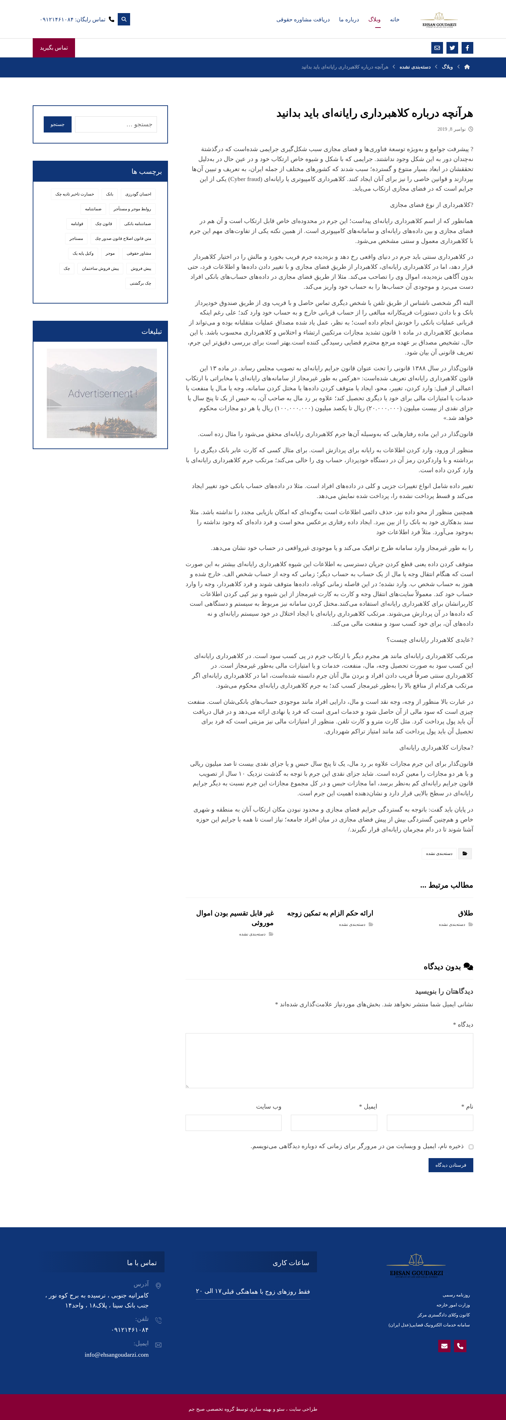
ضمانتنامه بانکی (137, 223)
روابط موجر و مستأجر (132, 208)
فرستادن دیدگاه (450, 1165)
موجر (110, 253)
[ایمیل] (437, 48)
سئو (281, 1409)
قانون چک (103, 223)
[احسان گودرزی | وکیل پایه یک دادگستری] (438, 20)
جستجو (58, 124)
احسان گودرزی (138, 194)
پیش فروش (141, 268)
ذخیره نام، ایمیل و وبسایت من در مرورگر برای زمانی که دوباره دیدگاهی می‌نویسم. (357, 1146)
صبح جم (197, 1409)
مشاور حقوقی (139, 253)
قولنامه (77, 223)
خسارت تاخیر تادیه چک (74, 194)
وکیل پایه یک (83, 253)
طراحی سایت (303, 1409)
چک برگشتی (140, 283)
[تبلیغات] (100, 393)
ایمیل (368, 1106)
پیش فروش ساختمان (100, 268)
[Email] (444, 1346)
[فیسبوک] (467, 48)
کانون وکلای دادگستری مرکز (444, 1314)
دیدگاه (463, 1024)
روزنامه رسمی (456, 1294)
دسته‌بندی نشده (439, 853)
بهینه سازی (261, 1409)
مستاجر (76, 238)
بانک (109, 194)
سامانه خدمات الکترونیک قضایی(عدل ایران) (429, 1324)
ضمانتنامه (93, 208)
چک (67, 268)
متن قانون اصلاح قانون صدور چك (123, 238)
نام (467, 1106)
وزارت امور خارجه (453, 1304)
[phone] (460, 1346)
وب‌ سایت (269, 1106)
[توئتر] (452, 48)
